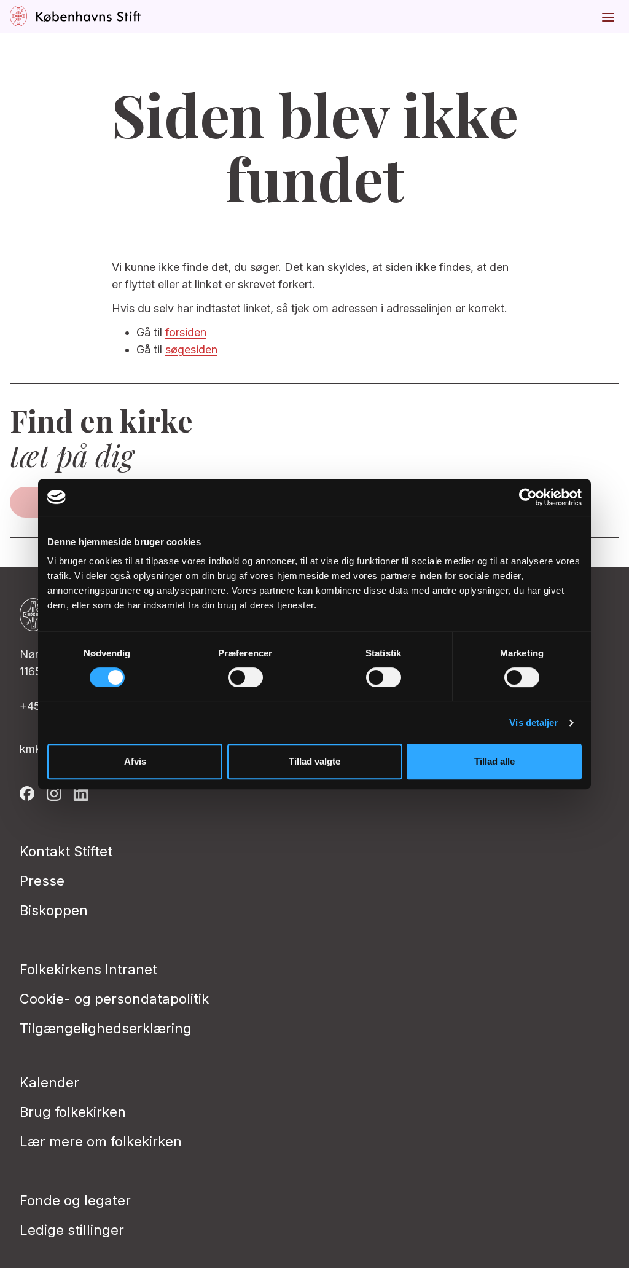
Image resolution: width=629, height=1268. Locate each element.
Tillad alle (494, 761)
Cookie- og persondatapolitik (114, 998)
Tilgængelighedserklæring (106, 1028)
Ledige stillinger (72, 1230)
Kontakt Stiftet (66, 851)
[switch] (245, 677)
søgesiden (191, 349)
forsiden (185, 332)
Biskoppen (54, 910)
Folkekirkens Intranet (88, 969)
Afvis (135, 761)
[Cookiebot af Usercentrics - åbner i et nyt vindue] (528, 497)
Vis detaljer (533, 722)
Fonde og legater (75, 1200)
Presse (42, 880)
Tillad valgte (314, 761)
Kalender (49, 1082)
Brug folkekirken (73, 1112)
